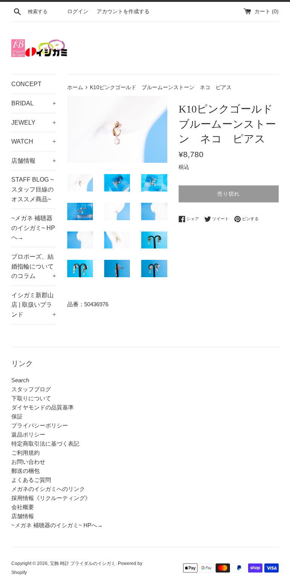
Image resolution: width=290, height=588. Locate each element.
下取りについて (31, 398)
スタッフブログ (31, 389)
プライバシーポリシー (39, 425)
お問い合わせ (28, 461)
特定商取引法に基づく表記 (45, 443)
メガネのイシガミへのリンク (48, 489)
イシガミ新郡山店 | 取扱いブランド (33, 305)
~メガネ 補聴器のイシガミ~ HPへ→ (33, 228)
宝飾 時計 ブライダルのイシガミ (83, 563)
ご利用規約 (25, 452)
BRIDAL (33, 103)
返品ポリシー (28, 434)
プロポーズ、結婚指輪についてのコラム (33, 266)
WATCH (33, 141)
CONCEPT (26, 84)
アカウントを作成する (123, 11)
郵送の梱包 (25, 471)
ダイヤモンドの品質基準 (42, 407)
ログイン (77, 11)
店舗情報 (33, 160)
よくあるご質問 (31, 480)
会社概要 (22, 507)
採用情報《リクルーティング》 (51, 498)
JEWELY (33, 122)
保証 (17, 416)
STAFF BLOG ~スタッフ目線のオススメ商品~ (32, 189)
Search (20, 380)
